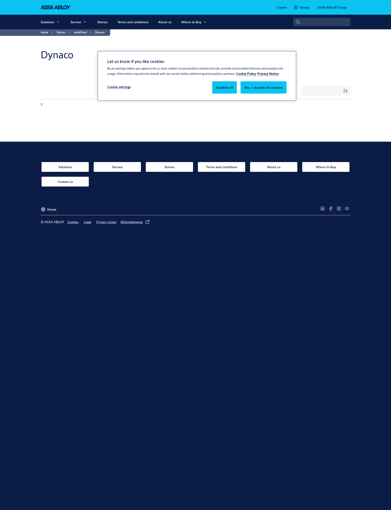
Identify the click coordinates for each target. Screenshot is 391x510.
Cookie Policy (246, 74)
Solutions (47, 22)
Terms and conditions (132, 22)
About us (164, 22)
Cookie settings (119, 87)
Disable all (224, 87)
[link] (282, 7)
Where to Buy (191, 22)
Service (75, 22)
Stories (102, 22)
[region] (197, 76)
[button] (58, 22)
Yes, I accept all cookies (263, 87)
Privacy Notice (268, 74)
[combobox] (321, 22)
